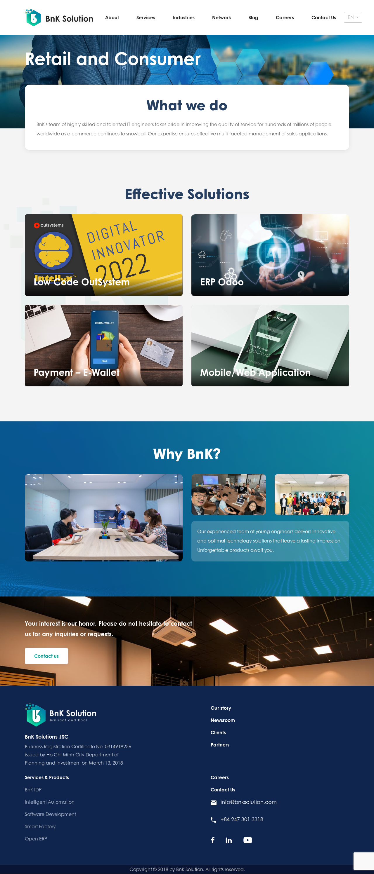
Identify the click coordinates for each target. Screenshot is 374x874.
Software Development (50, 814)
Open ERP (36, 838)
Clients (218, 732)
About (112, 17)
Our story (221, 707)
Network (221, 17)
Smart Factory (40, 826)
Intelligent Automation (50, 801)
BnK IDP (33, 789)
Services (145, 17)
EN (351, 17)
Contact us (46, 656)
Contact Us (323, 17)
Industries (184, 17)
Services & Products (47, 777)
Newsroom (223, 720)
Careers (285, 17)
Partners (220, 744)
